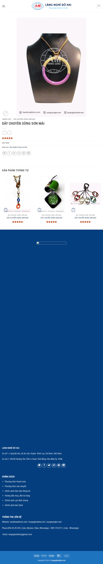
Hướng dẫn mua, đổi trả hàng (17, 495)
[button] (3, 6)
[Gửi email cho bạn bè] (19, 153)
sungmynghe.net (53, 522)
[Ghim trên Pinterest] (24, 153)
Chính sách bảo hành (14, 505)
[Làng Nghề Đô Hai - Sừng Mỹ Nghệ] (51, 6)
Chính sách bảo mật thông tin (17, 491)
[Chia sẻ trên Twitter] (14, 153)
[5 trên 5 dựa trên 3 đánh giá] (51, 138)
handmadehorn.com (18, 522)
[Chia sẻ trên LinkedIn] (28, 153)
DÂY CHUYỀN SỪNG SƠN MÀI (17, 218)
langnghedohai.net (37, 522)
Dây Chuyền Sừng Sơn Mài (24, 119)
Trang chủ (6, 119)
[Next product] (4, 133)
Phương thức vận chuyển (15, 486)
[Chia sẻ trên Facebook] (9, 153)
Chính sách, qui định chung (16, 500)
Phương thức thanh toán (15, 481)
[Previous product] (9, 133)
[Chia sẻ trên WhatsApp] (4, 153)
